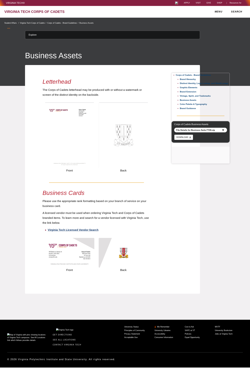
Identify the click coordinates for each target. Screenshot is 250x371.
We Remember (163, 327)
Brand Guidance (188, 108)
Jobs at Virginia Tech (223, 334)
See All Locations (65, 340)
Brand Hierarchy (188, 79)
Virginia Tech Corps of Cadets (33, 23)
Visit (198, 3)
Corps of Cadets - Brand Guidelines (62, 23)
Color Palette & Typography (193, 104)
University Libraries (163, 330)
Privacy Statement (132, 334)
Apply (187, 3)
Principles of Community (134, 330)
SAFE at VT (190, 330)
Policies (188, 334)
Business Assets (86, 23)
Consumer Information (164, 337)
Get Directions (63, 335)
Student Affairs (11, 23)
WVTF (217, 327)
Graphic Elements (188, 87)
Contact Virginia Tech (68, 345)
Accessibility (160, 334)
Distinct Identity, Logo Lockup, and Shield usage (204, 83)
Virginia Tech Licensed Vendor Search (73, 229)
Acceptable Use (131, 337)
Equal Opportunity (192, 337)
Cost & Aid (189, 327)
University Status (131, 327)
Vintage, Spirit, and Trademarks (195, 96)
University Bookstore (223, 330)
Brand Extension (188, 92)
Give (208, 3)
